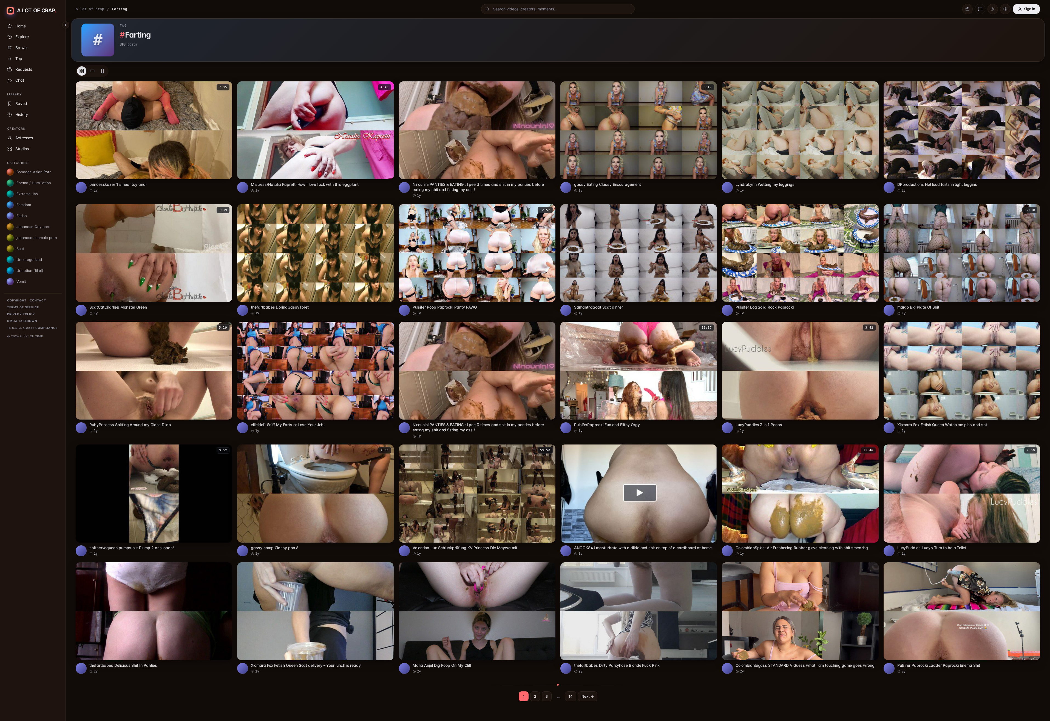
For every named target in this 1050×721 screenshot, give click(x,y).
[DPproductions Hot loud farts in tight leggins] (962, 137)
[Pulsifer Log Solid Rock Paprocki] (800, 260)
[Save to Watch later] (225, 87)
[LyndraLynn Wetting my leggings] (800, 137)
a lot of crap (90, 9)
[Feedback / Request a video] (980, 9)
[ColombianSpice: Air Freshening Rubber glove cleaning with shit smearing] (800, 500)
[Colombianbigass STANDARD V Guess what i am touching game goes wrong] (800, 618)
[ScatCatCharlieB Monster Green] (154, 260)
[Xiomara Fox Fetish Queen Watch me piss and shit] (962, 377)
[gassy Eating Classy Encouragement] (638, 137)
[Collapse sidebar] (65, 25)
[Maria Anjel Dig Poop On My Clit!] (477, 618)
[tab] (81, 71)
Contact (38, 300)
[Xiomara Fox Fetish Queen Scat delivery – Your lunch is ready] (315, 618)
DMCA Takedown (22, 321)
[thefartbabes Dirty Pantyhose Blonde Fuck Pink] (638, 618)
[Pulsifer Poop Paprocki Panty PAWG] (477, 260)
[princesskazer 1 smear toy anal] (154, 137)
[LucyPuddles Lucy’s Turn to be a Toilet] (962, 500)
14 (571, 696)
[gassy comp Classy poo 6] (315, 500)
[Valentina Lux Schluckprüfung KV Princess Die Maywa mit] (477, 500)
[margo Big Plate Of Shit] (962, 260)
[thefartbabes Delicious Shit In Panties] (154, 618)
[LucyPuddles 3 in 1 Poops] (800, 377)
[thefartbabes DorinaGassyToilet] (315, 260)
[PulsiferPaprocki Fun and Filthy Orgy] (638, 377)
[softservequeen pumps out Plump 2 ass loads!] (154, 500)
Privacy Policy (21, 314)
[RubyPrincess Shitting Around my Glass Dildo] (154, 377)
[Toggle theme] (992, 9)
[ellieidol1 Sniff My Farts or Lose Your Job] (315, 377)
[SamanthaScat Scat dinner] (638, 260)
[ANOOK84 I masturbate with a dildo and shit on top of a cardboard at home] (638, 500)
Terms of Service (23, 307)
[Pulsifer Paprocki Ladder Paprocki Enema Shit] (962, 618)
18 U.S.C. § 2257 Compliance (32, 328)
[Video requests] (967, 9)
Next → (587, 696)
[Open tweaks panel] (1005, 9)
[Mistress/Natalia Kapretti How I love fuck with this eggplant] (315, 137)
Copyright (17, 300)
